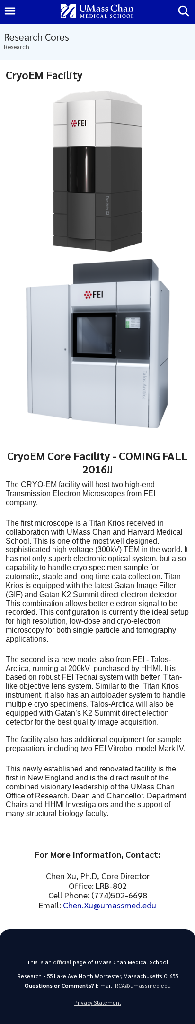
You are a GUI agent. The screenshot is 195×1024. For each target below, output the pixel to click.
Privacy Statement (97, 1002)
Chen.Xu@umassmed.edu (109, 904)
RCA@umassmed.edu (143, 985)
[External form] (7, 834)
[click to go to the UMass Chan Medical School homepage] (97, 11)
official (62, 962)
